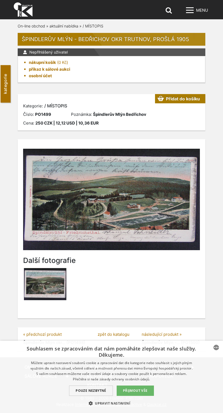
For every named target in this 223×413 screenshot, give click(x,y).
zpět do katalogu (113, 334)
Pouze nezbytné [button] (91, 390)
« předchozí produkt (42, 334)
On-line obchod (31, 26)
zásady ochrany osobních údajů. (125, 379)
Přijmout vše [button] (135, 390)
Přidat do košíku (183, 98)
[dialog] (111, 377)
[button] (111, 403)
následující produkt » (162, 334)
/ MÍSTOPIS (93, 26)
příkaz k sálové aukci (49, 69)
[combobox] (216, 347)
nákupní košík (42, 62)
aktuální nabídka (63, 26)
